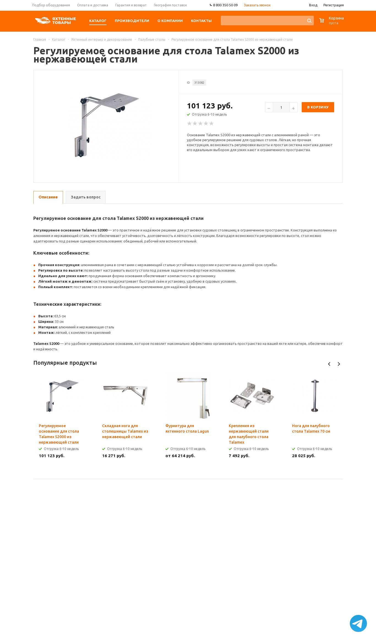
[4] (206, 123)
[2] (195, 123)
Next (339, 364)
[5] (211, 123)
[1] (189, 123)
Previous (329, 364)
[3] (200, 123)
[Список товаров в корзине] (332, 23)
